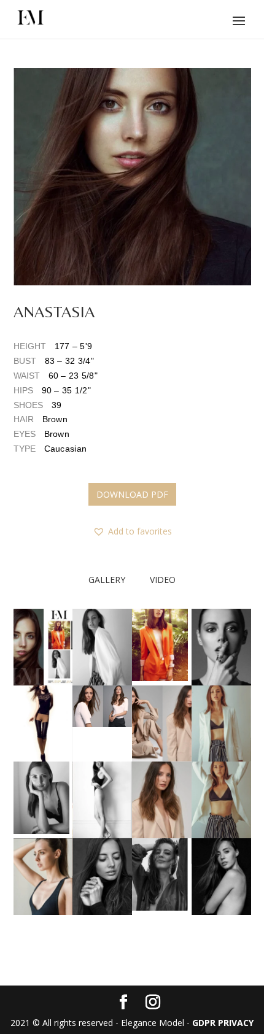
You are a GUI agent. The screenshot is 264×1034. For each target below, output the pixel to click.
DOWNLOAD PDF (132, 494)
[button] (132, 176)
